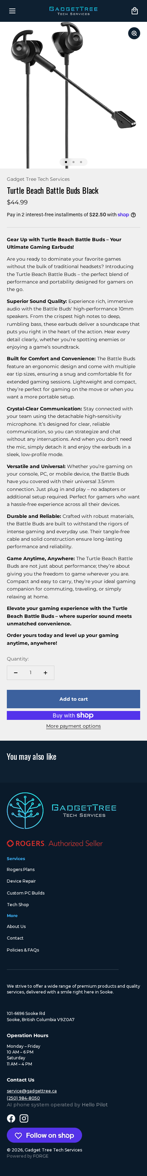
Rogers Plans (21, 869)
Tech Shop (18, 904)
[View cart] (135, 11)
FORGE (41, 1156)
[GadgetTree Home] (74, 11)
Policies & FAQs (23, 950)
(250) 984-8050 (23, 1098)
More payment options (73, 726)
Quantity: (18, 659)
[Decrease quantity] (15, 673)
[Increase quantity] (45, 673)
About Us (16, 926)
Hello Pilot (95, 1105)
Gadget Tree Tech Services (38, 179)
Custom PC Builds (25, 893)
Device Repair (21, 881)
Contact (15, 938)
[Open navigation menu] (12, 11)
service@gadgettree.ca (32, 1090)
